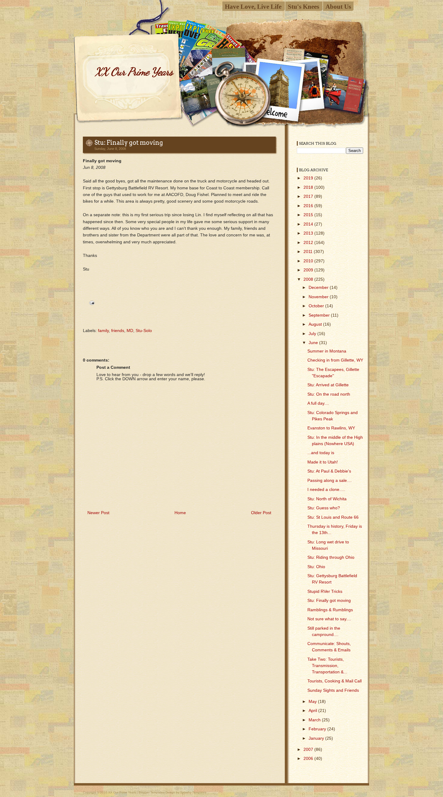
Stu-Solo (144, 330)
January (317, 738)
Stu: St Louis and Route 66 (333, 517)
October (317, 305)
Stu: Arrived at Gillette (328, 384)
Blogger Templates (152, 792)
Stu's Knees (303, 6)
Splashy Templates (193, 792)
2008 (308, 279)
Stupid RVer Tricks (324, 591)
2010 (308, 260)
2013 (308, 233)
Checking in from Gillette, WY (335, 360)
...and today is (320, 452)
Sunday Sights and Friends (333, 690)
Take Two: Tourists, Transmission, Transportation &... (327, 665)
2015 (308, 214)
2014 (308, 224)
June (314, 342)
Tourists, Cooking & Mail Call (334, 680)
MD (130, 330)
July (313, 333)
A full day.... (318, 403)
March (315, 719)
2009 (308, 269)
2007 (308, 749)
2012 (308, 242)
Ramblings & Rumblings (330, 609)
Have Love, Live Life (253, 6)
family (103, 330)
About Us (338, 6)
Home (180, 512)
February (318, 728)
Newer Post (98, 512)
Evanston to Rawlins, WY (331, 427)
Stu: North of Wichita (327, 498)
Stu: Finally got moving (128, 142)
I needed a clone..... (326, 489)
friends (117, 330)
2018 (308, 187)
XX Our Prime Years (134, 71)
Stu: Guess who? (323, 507)
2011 (308, 251)
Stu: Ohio (316, 566)
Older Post (261, 512)
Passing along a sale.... (329, 480)
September (320, 315)
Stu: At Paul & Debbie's (329, 471)
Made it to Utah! (322, 462)
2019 (308, 178)
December (319, 287)
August (316, 324)
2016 (308, 205)
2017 (308, 196)
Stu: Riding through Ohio (330, 557)
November (319, 296)
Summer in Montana (326, 351)
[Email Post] (91, 302)
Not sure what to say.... (329, 618)
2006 (308, 758)
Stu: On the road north (328, 394)
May (313, 701)
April (313, 710)
